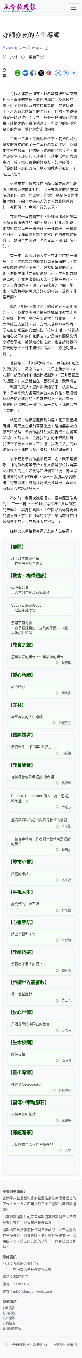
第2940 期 (10, 48)
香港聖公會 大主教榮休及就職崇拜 (30, 590)
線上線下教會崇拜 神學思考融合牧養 (27, 561)
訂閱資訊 (9, 1313)
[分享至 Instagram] (48, 72)
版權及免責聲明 (64, 1344)
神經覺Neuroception (27, 1084)
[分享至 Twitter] (41, 73)
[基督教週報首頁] (19, 7)
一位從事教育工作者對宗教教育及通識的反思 (41, 841)
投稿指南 (9, 1323)
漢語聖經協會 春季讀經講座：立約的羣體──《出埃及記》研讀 (39, 628)
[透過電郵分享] (25, 73)
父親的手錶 (20, 874)
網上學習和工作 (23, 934)
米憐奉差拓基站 (23, 1114)
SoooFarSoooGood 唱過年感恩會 (26, 608)
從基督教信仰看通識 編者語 (32, 777)
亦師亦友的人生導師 (27, 717)
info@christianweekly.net (32, 1291)
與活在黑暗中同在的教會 (30, 1024)
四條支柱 (18, 1054)
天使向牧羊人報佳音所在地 (32, 1144)
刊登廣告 (9, 1308)
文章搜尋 (9, 1318)
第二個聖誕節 (21, 994)
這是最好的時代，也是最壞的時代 (37, 657)
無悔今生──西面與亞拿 (31, 747)
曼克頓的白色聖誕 (25, 904)
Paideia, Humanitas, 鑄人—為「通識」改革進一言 (40, 798)
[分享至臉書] (33, 73)
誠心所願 (18, 687)
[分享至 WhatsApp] (17, 73)
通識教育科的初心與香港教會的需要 (39, 820)
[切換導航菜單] (73, 7)
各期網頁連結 (12, 1328)
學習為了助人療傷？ (27, 964)
